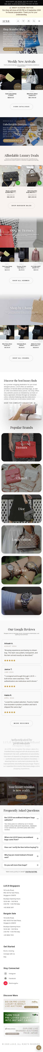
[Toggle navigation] (39, 21)
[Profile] (18, 21)
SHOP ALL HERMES (21, 280)
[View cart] (29, 21)
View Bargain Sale (11, 140)
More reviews (21, 723)
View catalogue (21, 106)
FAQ (5, 957)
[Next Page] (40, 84)
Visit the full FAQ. (31, 872)
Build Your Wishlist (12, 46)
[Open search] (34, 21)
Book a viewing (9, 951)
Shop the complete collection (18, 403)
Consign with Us (9, 954)
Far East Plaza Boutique (15, 4)
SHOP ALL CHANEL (21, 358)
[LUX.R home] (7, 21)
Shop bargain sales (22, 205)
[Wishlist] (23, 21)
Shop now (21, 797)
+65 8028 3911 (20, 1)
